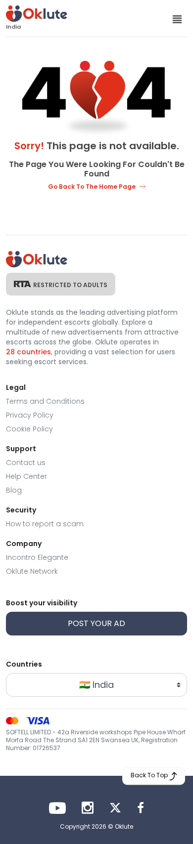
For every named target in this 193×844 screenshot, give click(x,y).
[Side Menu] (177, 18)
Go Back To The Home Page (92, 186)
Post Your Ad (96, 623)
